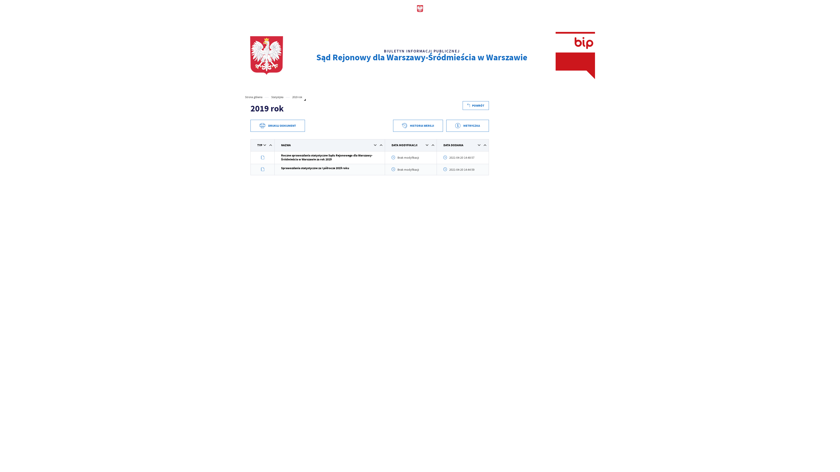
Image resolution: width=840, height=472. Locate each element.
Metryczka (471, 126)
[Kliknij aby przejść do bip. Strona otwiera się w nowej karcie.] (575, 55)
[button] (264, 145)
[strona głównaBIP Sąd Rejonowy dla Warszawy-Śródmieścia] (266, 55)
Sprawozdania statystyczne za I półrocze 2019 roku (315, 168)
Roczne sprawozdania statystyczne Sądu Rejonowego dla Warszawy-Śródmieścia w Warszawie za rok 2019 (327, 157)
